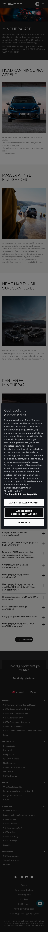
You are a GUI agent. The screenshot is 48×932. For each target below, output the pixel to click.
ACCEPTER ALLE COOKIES (24, 502)
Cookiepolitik (12, 494)
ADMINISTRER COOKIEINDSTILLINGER (24, 512)
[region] (24, 466)
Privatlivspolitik (28, 494)
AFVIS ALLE (24, 522)
